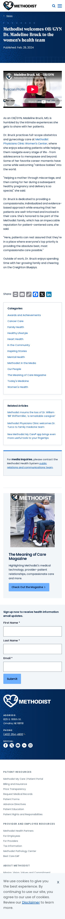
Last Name (17, 641)
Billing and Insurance (15, 784)
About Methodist (16, 865)
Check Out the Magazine (27, 587)
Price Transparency (14, 789)
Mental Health (16, 357)
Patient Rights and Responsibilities (22, 814)
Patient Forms (11, 799)
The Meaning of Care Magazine (27, 375)
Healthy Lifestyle (18, 333)
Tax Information (12, 846)
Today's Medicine (18, 381)
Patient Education (13, 809)
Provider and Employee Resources (29, 823)
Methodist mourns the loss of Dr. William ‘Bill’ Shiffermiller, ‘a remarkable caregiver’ (31, 414)
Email (14, 658)
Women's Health (18, 387)
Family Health (16, 327)
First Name (17, 623)
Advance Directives (14, 804)
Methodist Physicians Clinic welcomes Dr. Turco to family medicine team (31, 425)
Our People (14, 369)
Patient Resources (17, 772)
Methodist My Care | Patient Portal (23, 779)
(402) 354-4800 (13, 734)
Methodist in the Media (22, 363)
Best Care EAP (11, 856)
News (9, 15)
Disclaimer (31, 902)
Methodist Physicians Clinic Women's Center (25, 141)
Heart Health (15, 339)
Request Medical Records (17, 794)
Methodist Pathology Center (19, 851)
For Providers (10, 841)
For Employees (11, 836)
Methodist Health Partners (18, 830)
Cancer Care (16, 321)
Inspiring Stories (17, 351)
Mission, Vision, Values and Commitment (26, 872)
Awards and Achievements (24, 315)
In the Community (19, 345)
